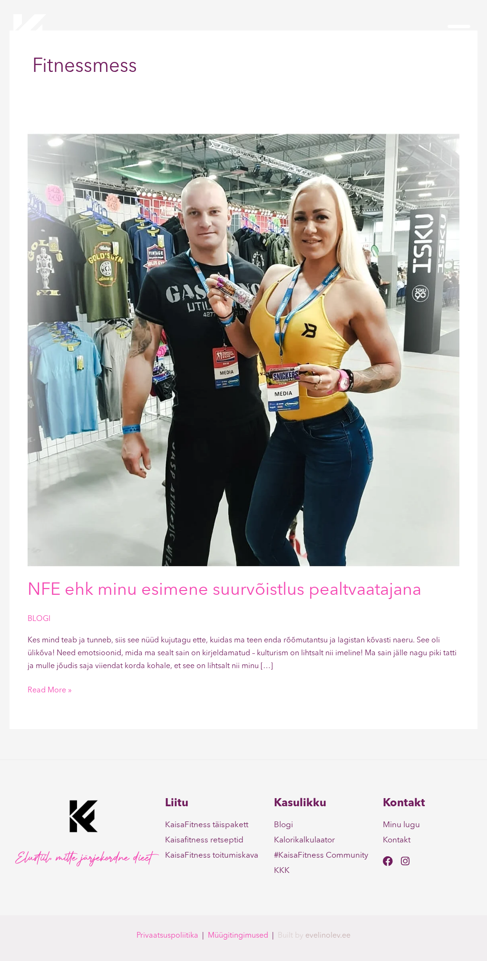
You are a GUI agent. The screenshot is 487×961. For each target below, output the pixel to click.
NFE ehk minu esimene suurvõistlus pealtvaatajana (224, 590)
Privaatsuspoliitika (167, 936)
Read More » (50, 689)
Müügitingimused (238, 936)
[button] (458, 32)
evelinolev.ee (328, 936)
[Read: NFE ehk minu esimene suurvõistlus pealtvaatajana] (243, 349)
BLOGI (39, 619)
